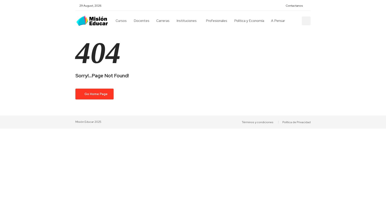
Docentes (141, 20)
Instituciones (187, 20)
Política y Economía (249, 20)
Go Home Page (96, 94)
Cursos (121, 20)
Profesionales (216, 20)
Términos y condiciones (257, 122)
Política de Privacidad (296, 122)
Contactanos (294, 5)
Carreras (162, 20)
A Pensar (278, 20)
